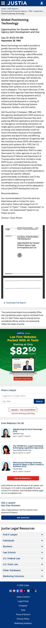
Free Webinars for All (12, 423)
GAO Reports (12, 9)
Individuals (8, 540)
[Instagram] (21, 590)
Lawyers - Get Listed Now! (23, 409)
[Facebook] (17, 590)
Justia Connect (23, 597)
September (38, 11)
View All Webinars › (23, 478)
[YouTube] (14, 590)
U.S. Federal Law (11, 558)
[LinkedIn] (10, 590)
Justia (3, 9)
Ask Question (23, 517)
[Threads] (24, 590)
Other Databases (12, 570)
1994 (30, 11)
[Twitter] (31, 590)
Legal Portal (23, 601)
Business (7, 546)
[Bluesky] (28, 590)
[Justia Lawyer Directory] (35, 590)
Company (23, 606)
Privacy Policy (23, 619)
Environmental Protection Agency (14, 11)
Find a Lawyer (8, 390)
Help (23, 610)
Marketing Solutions (13, 576)
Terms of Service (23, 614)
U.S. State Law (10, 564)
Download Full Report (16, 302)
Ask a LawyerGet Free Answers (10, 504)
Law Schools (9, 552)
